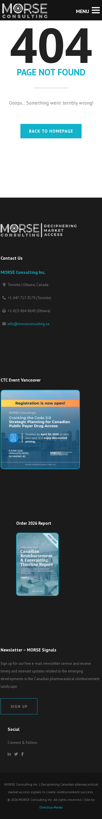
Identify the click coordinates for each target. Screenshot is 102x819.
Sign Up (18, 706)
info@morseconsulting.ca (28, 323)
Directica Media (51, 807)
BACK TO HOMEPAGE (51, 131)
